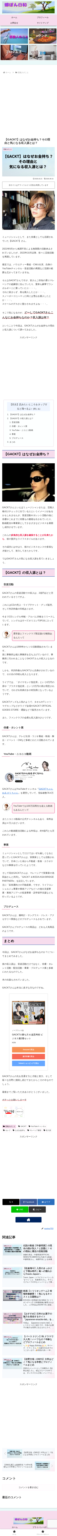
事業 (14, 434)
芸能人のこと (10, 1126)
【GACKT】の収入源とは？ (21, 418)
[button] (37, 1209)
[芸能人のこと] (14, 36)
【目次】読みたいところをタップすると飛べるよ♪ (28, 406)
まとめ (12, 442)
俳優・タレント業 (19, 426)
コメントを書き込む (28, 1487)
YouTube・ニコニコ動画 (22, 430)
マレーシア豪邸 (35, 1130)
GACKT (23, 1126)
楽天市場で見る (28, 1056)
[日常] (42, 52)
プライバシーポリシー (42, 1527)
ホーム (15, 1527)
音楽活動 (16, 422)
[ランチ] (42, 36)
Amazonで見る (28, 1050)
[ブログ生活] (14, 52)
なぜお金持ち (20, 1130)
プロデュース (17, 438)
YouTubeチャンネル (38, 1126)
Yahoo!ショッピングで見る (28, 1063)
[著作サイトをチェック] (28, 1219)
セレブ (7, 1130)
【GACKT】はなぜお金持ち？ (22, 414)
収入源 (48, 1130)
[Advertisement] (28, 104)
